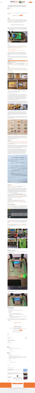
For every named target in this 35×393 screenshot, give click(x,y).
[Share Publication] (28, 2)
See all (8, 380)
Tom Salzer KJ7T (11, 370)
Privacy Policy (22, 385)
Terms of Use (20, 331)
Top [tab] (8, 367)
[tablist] (10, 342)
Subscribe (30, 2)
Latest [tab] (9, 367)
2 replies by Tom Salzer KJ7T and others (12, 362)
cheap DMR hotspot (16, 318)
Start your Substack (16, 390)
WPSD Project (10, 206)
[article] (17, 370)
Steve (9, 352)
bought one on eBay (13, 20)
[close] (22, 375)
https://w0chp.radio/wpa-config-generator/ (18, 195)
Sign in (33, 2)
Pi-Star (18, 206)
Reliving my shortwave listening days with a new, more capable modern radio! (15, 373)
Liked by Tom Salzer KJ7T (11, 347)
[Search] (27, 2)
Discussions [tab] (12, 367)
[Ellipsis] (27, 352)
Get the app (20, 390)
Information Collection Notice (17, 385)
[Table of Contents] (0, 196)
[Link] (6, 18)
